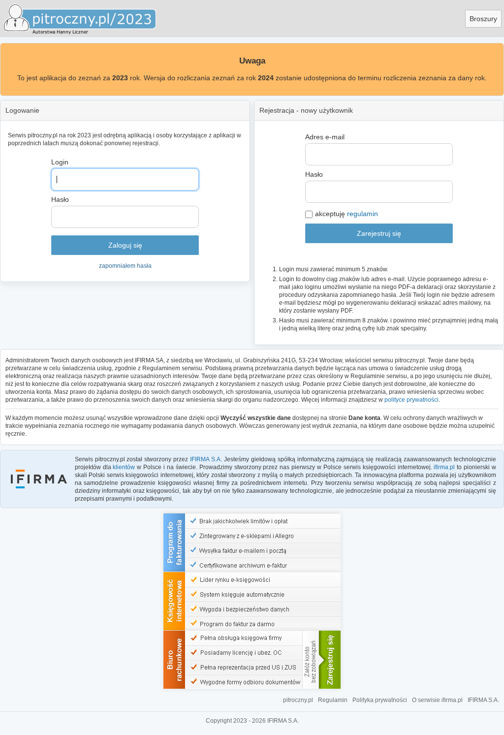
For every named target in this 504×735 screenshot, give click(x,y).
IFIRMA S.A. (206, 459)
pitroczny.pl (298, 700)
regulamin (362, 214)
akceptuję (346, 214)
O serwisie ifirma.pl (437, 700)
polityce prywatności (411, 399)
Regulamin (332, 700)
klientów (124, 467)
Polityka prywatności (379, 700)
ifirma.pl (444, 467)
